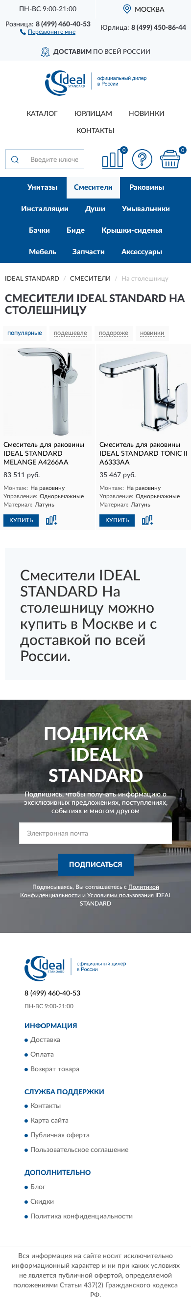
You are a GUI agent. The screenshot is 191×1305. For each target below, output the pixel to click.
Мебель (42, 252)
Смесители (93, 187)
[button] (47, 31)
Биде (76, 230)
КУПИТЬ (21, 520)
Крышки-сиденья (132, 230)
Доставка (45, 1040)
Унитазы (42, 187)
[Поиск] (14, 159)
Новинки (147, 114)
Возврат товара (54, 1069)
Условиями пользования (120, 895)
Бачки (39, 230)
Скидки (42, 1201)
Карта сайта (49, 1121)
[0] (170, 159)
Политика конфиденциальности (81, 1216)
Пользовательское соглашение (79, 1150)
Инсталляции (45, 209)
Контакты (95, 131)
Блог (38, 1187)
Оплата (42, 1055)
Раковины (146, 187)
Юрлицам (93, 114)
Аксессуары (141, 252)
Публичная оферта (60, 1135)
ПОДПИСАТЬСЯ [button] (95, 865)
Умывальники (146, 209)
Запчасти (88, 252)
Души (95, 209)
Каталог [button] (42, 114)
